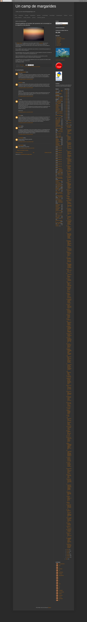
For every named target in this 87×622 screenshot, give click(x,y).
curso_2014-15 (59, 163)
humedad (41, 43)
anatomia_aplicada (41, 17)
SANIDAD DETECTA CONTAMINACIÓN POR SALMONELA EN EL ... (68, 352)
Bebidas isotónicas (68, 319)
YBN (58, 600)
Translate (64, 24)
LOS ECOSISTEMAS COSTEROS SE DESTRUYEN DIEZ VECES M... (68, 359)
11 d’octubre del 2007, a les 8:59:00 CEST (25, 112)
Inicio (16, 15)
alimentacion (58, 109)
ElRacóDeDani (60, 572)
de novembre (69, 122)
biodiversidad (58, 120)
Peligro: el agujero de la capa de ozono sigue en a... (68, 254)
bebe (59, 118)
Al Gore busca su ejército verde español (68, 428)
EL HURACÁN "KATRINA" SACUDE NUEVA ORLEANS (68, 222)
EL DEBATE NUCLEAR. (68, 376)
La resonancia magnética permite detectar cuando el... (68, 301)
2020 (67, 99)
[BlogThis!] (29, 65)
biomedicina (58, 121)
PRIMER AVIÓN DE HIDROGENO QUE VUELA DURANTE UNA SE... (68, 185)
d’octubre (68, 125)
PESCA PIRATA (68, 196)
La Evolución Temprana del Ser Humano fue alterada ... (68, 289)
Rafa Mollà (60, 593)
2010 (67, 114)
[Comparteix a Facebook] (32, 65)
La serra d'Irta (59, 43)
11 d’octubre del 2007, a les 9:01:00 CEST (25, 134)
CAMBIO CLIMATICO (68, 199)
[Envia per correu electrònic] (28, 65)
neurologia (57, 208)
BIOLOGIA (58, 93)
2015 (67, 107)
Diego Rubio (60, 568)
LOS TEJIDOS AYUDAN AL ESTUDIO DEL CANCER (68, 179)
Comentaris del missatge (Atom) (26, 154)
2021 (67, 98)
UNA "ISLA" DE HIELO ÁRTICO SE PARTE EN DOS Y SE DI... (68, 340)
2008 (67, 117)
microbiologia (45, 15)
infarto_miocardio (60, 193)
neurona (57, 209)
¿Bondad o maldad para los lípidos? (68, 316)
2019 (67, 101)
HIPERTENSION (60, 100)
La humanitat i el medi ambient (35, 66)
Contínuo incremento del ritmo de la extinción (68, 249)
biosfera (65, 15)
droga (57, 173)
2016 (67, 105)
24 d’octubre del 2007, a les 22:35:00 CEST (25, 141)
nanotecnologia (58, 207)
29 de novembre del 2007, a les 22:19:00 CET (26, 148)
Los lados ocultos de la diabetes (68, 279)
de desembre (69, 120)
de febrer (68, 555)
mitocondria (58, 205)
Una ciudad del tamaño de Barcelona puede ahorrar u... (68, 173)
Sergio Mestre (60, 598)
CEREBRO (58, 96)
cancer (61, 129)
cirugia (57, 138)
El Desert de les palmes (61, 38)
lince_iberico (57, 198)
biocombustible (58, 119)
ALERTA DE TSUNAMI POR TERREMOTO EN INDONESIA (68, 243)
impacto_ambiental (59, 192)
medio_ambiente (18, 17)
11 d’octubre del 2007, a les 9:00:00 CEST (25, 122)
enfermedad (60, 178)
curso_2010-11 (59, 154)
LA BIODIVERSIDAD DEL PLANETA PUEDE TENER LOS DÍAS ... (68, 236)
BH (62, 91)
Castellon (61, 99)
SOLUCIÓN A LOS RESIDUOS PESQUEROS (68, 393)
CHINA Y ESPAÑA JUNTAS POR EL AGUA (68, 412)
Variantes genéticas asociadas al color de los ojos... (68, 311)
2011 (67, 113)
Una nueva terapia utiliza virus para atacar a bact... (68, 306)
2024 (67, 93)
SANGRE (59, 103)
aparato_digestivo (60, 112)
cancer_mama (60, 131)
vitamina (57, 224)
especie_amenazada (59, 183)
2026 (67, 90)
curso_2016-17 (59, 168)
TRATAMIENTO (58, 105)
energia (61, 173)
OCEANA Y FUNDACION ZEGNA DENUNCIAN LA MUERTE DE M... (68, 161)
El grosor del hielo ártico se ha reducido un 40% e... (68, 404)
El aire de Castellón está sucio (68, 524)
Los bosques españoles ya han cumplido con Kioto (68, 167)
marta (19, 115)
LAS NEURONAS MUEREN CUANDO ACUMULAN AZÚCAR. (68, 265)
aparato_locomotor (60, 113)
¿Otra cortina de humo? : (68, 127)
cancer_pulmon (58, 133)
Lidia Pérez (20, 82)
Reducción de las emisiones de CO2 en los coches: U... (68, 387)
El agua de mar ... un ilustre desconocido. (68, 535)
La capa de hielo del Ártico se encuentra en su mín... (68, 459)
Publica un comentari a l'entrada (22, 150)
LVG (58, 585)
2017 (67, 104)
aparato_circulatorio (59, 111)
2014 (67, 108)
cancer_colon (60, 130)
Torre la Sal (59, 45)
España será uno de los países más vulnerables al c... (68, 481)
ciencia (59, 137)
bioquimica (21, 15)
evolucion (59, 184)
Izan (58, 580)
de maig (68, 551)
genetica (39, 15)
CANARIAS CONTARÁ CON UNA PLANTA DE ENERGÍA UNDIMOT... (68, 329)
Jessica (59, 583)
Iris (18, 99)
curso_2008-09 (59, 150)
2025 (67, 92)
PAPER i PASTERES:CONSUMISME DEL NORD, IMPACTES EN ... (68, 446)
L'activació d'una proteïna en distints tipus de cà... (68, 498)
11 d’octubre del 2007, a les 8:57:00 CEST (25, 87)
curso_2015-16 (59, 166)
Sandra (19, 126)
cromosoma (58, 143)
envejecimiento (58, 182)
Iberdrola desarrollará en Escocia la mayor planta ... (68, 192)
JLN (58, 582)
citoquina (57, 140)
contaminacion (59, 15)
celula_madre (58, 136)
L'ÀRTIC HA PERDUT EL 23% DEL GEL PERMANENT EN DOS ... (68, 381)
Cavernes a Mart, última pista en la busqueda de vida (68, 546)
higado (59, 190)
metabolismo (32, 15)
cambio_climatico (26, 17)
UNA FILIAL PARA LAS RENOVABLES (68, 493)
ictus (56, 191)
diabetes (59, 172)
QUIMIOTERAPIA (58, 102)
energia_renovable (59, 177)
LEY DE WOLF (68, 416)
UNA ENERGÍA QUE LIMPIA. (68, 373)
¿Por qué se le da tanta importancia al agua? (68, 335)
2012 (67, 111)
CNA (58, 567)
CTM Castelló (59, 37)
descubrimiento (60, 171)
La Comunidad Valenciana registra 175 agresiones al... (68, 131)
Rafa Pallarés (60, 595)
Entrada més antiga (48, 152)
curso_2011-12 (59, 157)
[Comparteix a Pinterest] (33, 65)
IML (58, 577)
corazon (57, 142)
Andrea (59, 565)
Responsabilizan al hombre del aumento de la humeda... (68, 471)
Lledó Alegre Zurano (22, 72)
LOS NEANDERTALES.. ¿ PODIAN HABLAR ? (68, 323)
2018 (67, 102)
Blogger (49, 607)
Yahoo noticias (19, 43)
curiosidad (57, 144)
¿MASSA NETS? (68, 503)
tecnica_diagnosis (59, 222)
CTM (24, 66)
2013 (67, 110)
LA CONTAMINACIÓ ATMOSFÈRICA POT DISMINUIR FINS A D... (68, 453)
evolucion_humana (59, 185)
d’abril (68, 552)
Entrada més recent (19, 152)
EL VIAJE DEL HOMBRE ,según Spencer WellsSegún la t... (68, 540)
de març (68, 554)
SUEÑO (57, 104)
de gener (68, 557)
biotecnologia (58, 125)
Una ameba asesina (68, 408)
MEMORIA (59, 101)
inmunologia (52, 15)
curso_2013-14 (59, 161)
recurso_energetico (59, 212)
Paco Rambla (20, 137)
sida (62, 218)
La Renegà (58, 41)
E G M (59, 570)
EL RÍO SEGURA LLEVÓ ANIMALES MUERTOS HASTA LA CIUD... (68, 228)
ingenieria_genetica (59, 195)
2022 (67, 96)
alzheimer (57, 110)
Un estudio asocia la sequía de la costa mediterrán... (68, 465)
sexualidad (57, 218)
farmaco (59, 186)
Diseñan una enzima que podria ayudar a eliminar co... (68, 439)
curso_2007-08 (28, 66)
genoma (57, 189)
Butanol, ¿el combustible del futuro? (68, 476)
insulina (59, 197)
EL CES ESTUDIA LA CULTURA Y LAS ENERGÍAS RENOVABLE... (68, 513)
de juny (68, 549)
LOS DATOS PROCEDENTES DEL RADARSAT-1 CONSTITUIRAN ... (68, 211)
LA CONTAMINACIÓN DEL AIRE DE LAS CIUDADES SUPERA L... (68, 367)
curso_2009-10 (59, 152)
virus (59, 223)
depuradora (61, 170)
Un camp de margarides (35, 6)
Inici (33, 152)
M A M (59, 587)
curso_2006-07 (59, 145)
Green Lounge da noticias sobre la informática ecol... (68, 519)
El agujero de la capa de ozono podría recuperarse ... (68, 399)
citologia (26, 15)
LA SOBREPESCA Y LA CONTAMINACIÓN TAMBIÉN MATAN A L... (68, 487)
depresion (61, 169)
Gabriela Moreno (61, 575)
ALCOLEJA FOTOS (61, 563)
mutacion (57, 206)
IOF (58, 578)
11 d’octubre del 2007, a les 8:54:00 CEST (25, 79)
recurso (70, 15)
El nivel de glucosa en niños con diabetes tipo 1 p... (68, 345)
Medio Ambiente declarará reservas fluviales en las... (68, 138)
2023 (67, 95)
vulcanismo (57, 225)
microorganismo (58, 204)
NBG (58, 588)
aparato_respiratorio (59, 117)
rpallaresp (57, 217)
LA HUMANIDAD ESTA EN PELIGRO (68, 217)
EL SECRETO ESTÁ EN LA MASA (68, 530)
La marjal (58, 42)
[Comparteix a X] (30, 65)
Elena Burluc (60, 573)
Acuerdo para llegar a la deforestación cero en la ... (68, 506)
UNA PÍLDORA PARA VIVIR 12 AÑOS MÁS (68, 284)
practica (33, 17)
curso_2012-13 (59, 159)
